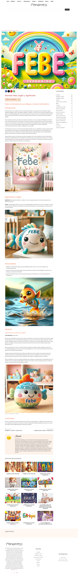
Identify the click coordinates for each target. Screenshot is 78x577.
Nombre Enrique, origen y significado (29, 523)
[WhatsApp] (14, 91)
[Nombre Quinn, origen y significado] (13, 482)
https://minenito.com (18, 438)
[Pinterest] (11, 91)
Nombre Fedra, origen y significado (43, 430)
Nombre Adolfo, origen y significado (13, 505)
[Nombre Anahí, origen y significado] (45, 467)
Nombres (5, 30)
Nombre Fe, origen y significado (13, 430)
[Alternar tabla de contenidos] (18, 100)
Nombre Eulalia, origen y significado (29, 505)
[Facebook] (6, 91)
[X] (9, 91)
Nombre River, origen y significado (29, 490)
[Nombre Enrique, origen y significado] (29, 516)
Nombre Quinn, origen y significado (12, 490)
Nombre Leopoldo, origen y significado (13, 523)
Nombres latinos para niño (29, 473)
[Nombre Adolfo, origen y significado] (13, 498)
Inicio (2, 30)
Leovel (16, 569)
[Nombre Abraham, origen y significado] (45, 482)
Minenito (18, 436)
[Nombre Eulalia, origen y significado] (29, 498)
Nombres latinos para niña (13, 473)
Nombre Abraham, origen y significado (45, 490)
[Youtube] (17, 573)
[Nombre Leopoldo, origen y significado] (13, 516)
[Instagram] (14, 573)
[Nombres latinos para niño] (29, 467)
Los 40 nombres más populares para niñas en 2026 (45, 523)
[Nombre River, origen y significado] (29, 482)
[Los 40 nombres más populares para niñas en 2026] (45, 516)
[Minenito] (10, 444)
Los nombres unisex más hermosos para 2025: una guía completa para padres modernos (45, 506)
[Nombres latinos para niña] (13, 467)
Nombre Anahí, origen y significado (45, 474)
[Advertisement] (39, 21)
